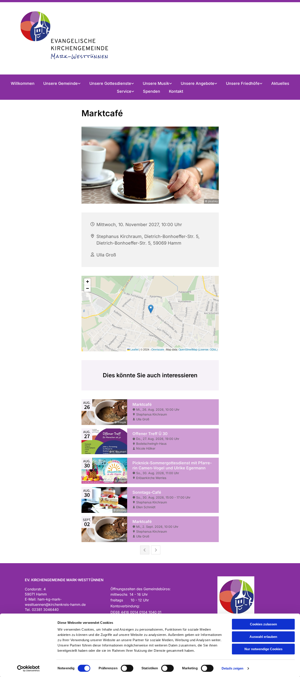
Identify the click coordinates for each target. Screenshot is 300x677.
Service (124, 91)
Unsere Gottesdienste (110, 83)
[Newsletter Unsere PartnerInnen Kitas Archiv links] (133, 91)
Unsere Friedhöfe (243, 83)
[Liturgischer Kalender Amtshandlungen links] (133, 83)
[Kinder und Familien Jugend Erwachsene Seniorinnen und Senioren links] (216, 83)
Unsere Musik (156, 83)
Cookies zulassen (263, 624)
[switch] (127, 668)
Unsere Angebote (197, 83)
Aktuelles (280, 83)
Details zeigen (232, 668)
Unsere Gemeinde (60, 83)
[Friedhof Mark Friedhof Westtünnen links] (261, 83)
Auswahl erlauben (263, 637)
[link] (62, 83)
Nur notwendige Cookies (263, 649)
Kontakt (176, 91)
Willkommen (22, 83)
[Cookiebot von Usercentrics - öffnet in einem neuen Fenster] (28, 668)
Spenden (151, 91)
